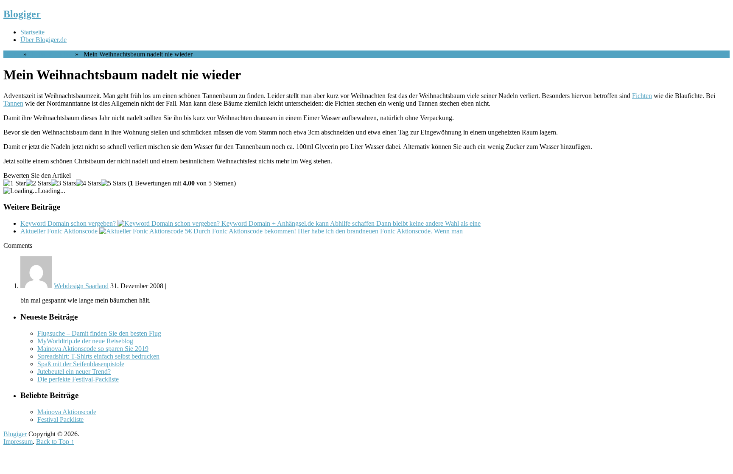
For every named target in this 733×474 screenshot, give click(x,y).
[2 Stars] (38, 183)
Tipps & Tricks (50, 54)
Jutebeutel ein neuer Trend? (74, 371)
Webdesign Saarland (81, 285)
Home (11, 54)
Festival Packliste (60, 419)
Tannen (13, 103)
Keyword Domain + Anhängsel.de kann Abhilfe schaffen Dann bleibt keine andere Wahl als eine (250, 223)
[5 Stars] (113, 183)
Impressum (18, 441)
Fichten (642, 95)
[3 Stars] (63, 183)
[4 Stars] (88, 183)
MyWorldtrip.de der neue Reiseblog (85, 341)
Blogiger (22, 14)
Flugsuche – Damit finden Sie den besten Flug (99, 333)
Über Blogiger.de (43, 39)
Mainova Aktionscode (66, 411)
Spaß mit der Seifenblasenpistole (80, 363)
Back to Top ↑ (55, 441)
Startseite (32, 32)
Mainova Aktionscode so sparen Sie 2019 (92, 348)
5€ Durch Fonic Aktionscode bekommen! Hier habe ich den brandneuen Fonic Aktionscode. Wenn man (241, 231)
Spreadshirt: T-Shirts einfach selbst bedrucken (98, 356)
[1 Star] (14, 183)
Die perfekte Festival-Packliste (78, 379)
